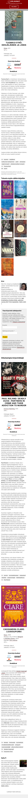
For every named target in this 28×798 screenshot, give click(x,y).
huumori (6, 159)
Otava (5, 635)
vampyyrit (17, 744)
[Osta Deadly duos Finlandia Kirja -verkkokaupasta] (9, 426)
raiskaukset (23, 575)
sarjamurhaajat (11, 577)
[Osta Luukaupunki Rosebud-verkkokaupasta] (18, 657)
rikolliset (4, 577)
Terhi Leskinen (13, 640)
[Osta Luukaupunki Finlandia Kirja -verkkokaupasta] (9, 657)
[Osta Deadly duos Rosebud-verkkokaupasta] (18, 426)
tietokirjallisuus (20, 577)
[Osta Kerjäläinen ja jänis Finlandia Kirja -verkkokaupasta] (9, 65)
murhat (6, 575)
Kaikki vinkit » (5, 786)
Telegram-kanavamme (18, 321)
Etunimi (4, 325)
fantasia (6, 742)
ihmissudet (12, 742)
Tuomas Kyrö (7, 166)
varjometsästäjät (6, 747)
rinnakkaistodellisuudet (8, 744)
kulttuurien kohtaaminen (8, 161)
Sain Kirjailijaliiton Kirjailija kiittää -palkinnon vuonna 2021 (12, 300)
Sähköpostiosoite (8, 331)
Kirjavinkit (15, 1)
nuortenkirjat (19, 742)
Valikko (14, 6)
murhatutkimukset (13, 575)
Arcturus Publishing (9, 408)
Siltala (5, 48)
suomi (5, 168)
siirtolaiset (22, 161)
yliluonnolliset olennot (17, 747)
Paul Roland (7, 579)
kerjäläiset (12, 159)
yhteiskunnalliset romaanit (17, 164)
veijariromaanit (5, 164)
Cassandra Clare (8, 751)
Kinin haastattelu (14, 302)
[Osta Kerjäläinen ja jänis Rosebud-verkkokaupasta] (18, 65)
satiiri (17, 161)
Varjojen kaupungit (9, 749)
